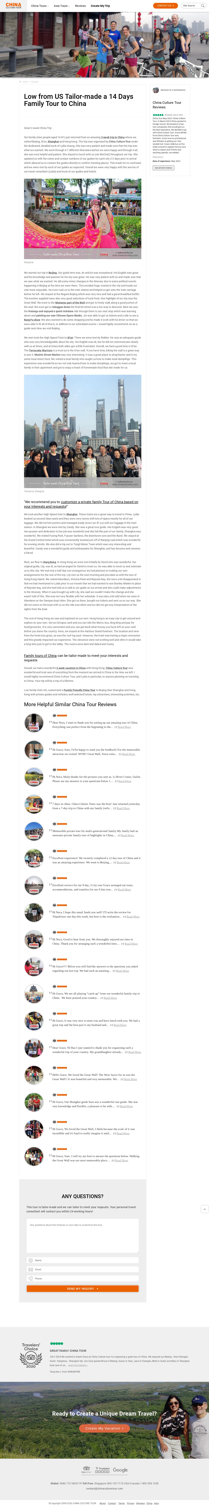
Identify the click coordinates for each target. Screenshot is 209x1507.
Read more (158, 157)
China (149, 1503)
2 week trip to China (113, 137)
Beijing (53, 272)
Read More (124, 726)
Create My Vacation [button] (102, 1428)
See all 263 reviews (163, 168)
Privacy (130, 1503)
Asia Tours (61, 6)
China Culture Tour (117, 668)
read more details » (78, 1365)
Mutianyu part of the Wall (70, 302)
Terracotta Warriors (40, 350)
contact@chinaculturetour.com (104, 1488)
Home (25, 81)
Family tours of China (40, 656)
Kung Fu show (32, 319)
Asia (156, 1503)
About (103, 1503)
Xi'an (70, 337)
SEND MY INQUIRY (81, 1288)
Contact (112, 1503)
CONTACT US (164, 5)
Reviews (80, 6)
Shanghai (53, 141)
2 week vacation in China (71, 668)
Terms (121, 1503)
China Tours (38, 6)
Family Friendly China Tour (79, 690)
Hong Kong (49, 562)
